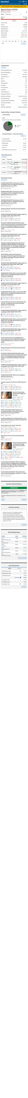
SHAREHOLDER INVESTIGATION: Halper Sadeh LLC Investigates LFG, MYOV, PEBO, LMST (14, 283)
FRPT (3, 428)
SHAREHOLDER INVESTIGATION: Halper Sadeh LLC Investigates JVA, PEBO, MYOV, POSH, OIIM (14, 263)
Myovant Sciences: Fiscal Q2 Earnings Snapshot (13, 347)
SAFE (13, 218)
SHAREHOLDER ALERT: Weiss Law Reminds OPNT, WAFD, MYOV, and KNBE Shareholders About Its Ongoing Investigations (13, 274)
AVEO (4, 314)
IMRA (3, 238)
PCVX (3, 386)
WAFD (3, 278)
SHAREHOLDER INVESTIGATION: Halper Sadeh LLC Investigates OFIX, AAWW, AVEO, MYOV (14, 311)
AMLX (13, 452)
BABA (15, 397)
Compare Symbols (22, 558)
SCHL (13, 386)
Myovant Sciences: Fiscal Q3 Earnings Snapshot (13, 208)
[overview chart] (14, 53)
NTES (13, 403)
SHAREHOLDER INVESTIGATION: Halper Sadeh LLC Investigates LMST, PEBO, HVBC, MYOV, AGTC (14, 365)
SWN (3, 455)
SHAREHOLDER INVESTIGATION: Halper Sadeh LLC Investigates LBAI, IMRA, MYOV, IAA (14, 235)
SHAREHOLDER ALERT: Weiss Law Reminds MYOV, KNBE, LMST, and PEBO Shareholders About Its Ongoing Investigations (14, 320)
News (15, 4)
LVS (13, 400)
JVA (13, 267)
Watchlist (11, 4)
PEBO (3, 268)
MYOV (3, 188)
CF (14, 449)
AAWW (13, 316)
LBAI (3, 220)
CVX (12, 451)
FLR (2, 432)
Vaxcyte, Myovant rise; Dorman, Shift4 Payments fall (13, 382)
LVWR (3, 454)
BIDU (3, 400)
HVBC (3, 372)
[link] (26, 12)
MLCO (14, 402)
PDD (3, 405)
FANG (3, 458)
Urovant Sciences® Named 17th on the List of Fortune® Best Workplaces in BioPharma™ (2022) (13, 472)
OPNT (13, 278)
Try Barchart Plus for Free (19, 6)
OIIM (4, 270)
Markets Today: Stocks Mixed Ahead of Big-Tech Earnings (19, 393)
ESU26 (3, 406)
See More (4, 67)
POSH (4, 267)
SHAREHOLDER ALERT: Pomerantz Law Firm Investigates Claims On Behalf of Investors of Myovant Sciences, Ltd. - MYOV (12, 184)
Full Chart (24, 43)
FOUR (13, 389)
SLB (13, 454)
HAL (12, 455)
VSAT (13, 431)
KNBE (4, 280)
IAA (2, 240)
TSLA (3, 387)
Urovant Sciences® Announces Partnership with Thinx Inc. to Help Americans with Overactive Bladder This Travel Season (13, 303)
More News (4, 180)
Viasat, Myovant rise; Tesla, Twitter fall (11, 425)
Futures (6, 4)
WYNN (3, 402)
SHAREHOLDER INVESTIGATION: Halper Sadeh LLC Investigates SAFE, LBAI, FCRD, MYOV (14, 215)
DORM (13, 387)
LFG (14, 289)
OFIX (13, 314)
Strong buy (14, 488)
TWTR (3, 429)
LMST (3, 287)
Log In (20, 1)
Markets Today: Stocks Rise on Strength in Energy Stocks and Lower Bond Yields (20, 445)
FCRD (13, 220)
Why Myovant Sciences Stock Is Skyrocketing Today (12, 436)
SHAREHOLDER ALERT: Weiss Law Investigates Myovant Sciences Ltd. (13, 375)
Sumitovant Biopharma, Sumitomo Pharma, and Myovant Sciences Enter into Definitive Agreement (14, 419)
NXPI (15, 399)
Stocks (2, 4)
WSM (3, 403)
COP (3, 452)
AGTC (13, 370)
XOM (3, 431)
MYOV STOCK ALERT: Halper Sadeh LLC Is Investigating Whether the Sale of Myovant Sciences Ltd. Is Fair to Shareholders (12, 411)
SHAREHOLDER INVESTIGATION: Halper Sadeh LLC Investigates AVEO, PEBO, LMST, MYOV (14, 329)
